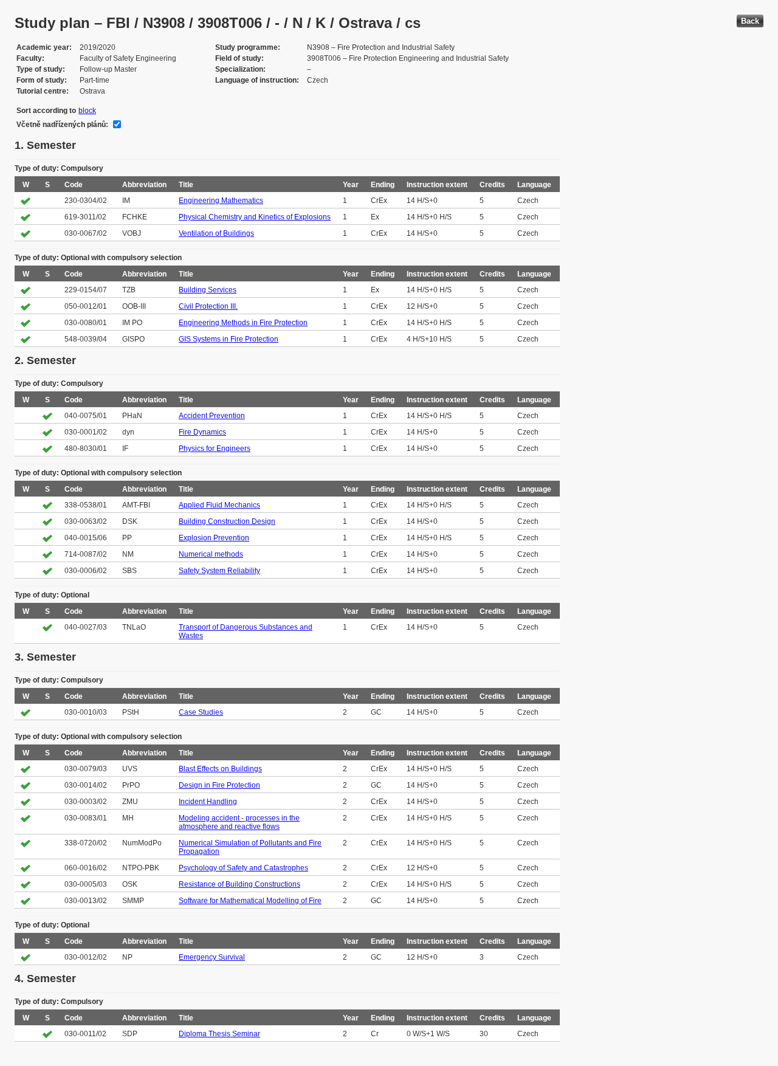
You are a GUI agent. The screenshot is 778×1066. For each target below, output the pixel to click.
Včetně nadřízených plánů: (62, 124)
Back (750, 21)
